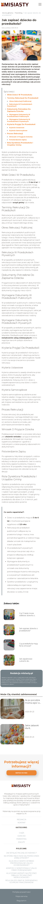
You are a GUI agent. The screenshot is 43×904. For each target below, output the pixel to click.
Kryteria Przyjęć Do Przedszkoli (21, 124)
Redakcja (21, 820)
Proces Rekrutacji (15, 134)
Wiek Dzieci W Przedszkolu (19, 95)
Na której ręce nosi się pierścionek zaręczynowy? (21, 857)
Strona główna (7, 13)
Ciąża (21, 833)
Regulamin (21, 901)
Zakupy (21, 842)
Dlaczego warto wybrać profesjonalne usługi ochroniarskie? (21, 863)
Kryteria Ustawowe (16, 128)
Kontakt (21, 823)
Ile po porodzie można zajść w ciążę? (32, 701)
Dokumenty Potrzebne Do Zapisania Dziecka (19, 110)
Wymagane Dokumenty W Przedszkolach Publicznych (18, 115)
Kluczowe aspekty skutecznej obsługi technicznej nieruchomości (21, 875)
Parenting (19, 13)
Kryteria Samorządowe (18, 131)
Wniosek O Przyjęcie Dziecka (20, 137)
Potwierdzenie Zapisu (18, 140)
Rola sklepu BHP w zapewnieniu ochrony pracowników (21, 881)
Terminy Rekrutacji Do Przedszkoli (22, 98)
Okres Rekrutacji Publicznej (20, 101)
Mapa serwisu (22, 896)
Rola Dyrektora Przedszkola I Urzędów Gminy (20, 144)
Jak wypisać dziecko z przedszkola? (28, 629)
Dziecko (22, 836)
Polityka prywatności (21, 892)
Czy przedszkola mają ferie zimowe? (28, 645)
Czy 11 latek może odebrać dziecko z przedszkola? (27, 614)
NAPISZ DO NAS (21, 773)
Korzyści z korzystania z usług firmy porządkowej (21, 869)
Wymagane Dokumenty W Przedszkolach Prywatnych (18, 120)
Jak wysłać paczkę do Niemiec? (21, 853)
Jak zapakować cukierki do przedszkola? (25, 660)
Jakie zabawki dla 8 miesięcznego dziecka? (32, 727)
